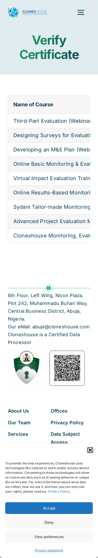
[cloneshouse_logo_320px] (27, 10)
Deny (49, 522)
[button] (90, 450)
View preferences (49, 537)
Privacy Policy (59, 491)
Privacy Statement (49, 550)
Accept (49, 508)
